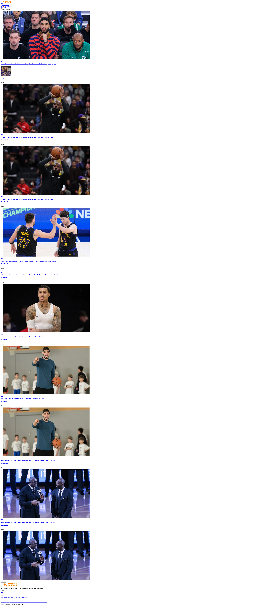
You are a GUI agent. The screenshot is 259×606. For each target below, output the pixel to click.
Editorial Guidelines (42, 602)
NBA (2, 3)
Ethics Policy (24, 597)
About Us (8, 597)
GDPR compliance (28, 602)
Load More (3, 581)
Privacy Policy (18, 597)
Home (2, 7)
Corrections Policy (14, 602)
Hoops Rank (3, 597)
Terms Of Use (35, 602)
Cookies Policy (21, 602)
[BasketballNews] (6, 2)
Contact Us (12, 597)
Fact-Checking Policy (5, 602)
